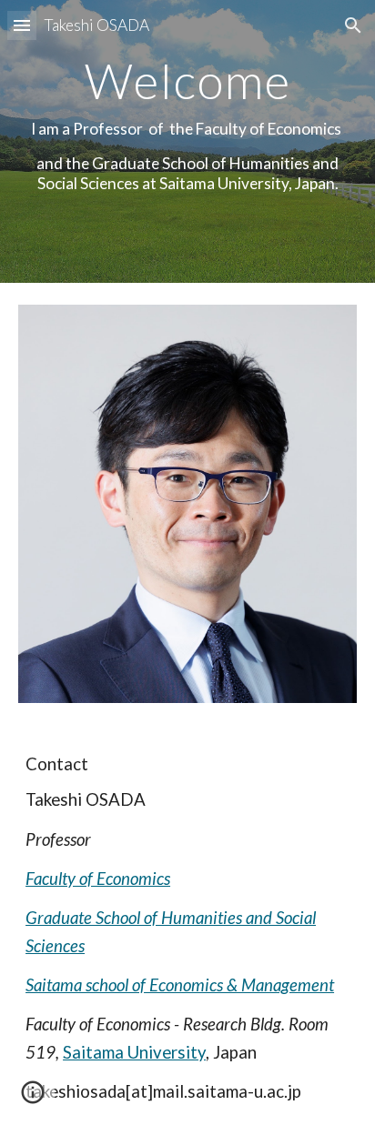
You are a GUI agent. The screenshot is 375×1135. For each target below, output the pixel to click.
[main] (187, 141)
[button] (22, 25)
